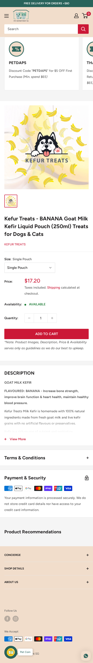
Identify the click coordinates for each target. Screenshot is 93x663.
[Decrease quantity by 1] (29, 318)
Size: (18, 259)
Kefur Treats (15, 244)
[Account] (76, 15)
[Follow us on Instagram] (16, 619)
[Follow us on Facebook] (7, 619)
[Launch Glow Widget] (10, 652)
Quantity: (11, 318)
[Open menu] (6, 16)
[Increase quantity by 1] (52, 318)
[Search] (83, 29)
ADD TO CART (46, 334)
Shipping (53, 287)
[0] (85, 15)
